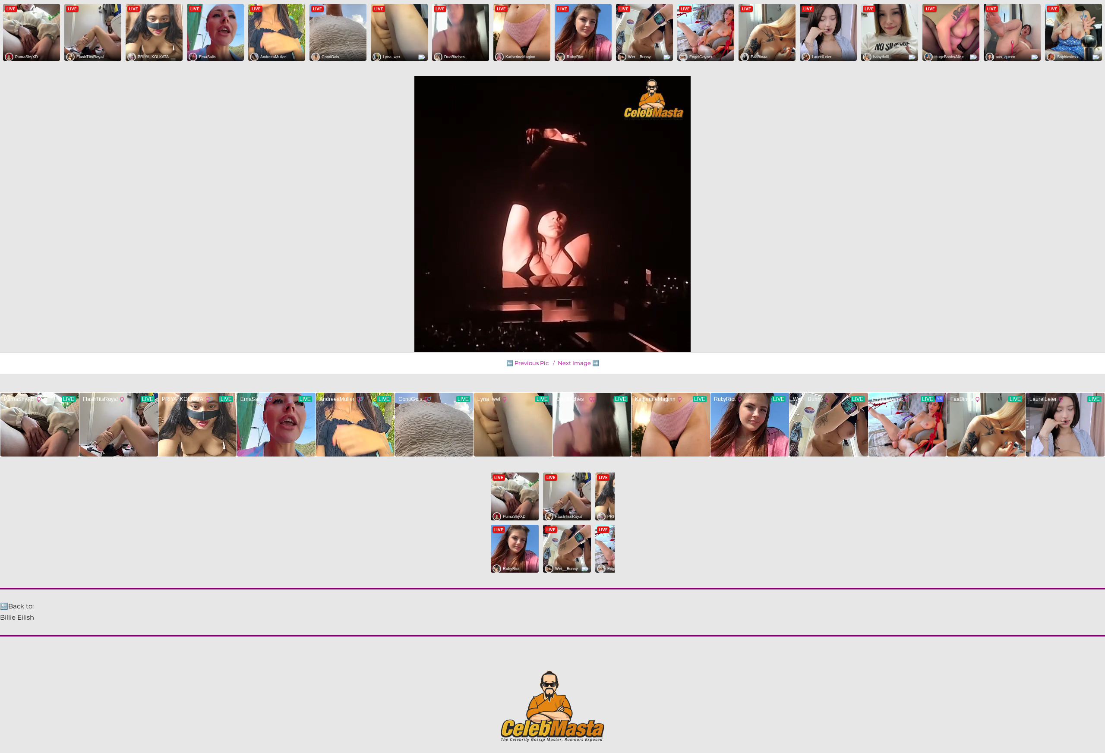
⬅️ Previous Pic (527, 362)
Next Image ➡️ (578, 362)
